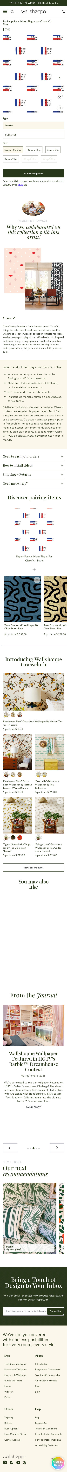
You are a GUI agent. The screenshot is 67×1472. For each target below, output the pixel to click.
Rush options (11, 1428)
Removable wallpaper (15, 1369)
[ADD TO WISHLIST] (60, 96)
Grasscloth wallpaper (15, 1375)
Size (5, 143)
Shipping (8, 1417)
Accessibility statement (46, 1445)
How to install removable (48, 1434)
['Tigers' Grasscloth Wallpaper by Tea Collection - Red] (19, 837)
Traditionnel (10, 134)
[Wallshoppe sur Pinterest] (24, 1462)
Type (5, 118)
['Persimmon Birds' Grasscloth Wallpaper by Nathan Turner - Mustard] (33, 692)
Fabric (7, 1397)
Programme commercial (47, 1369)
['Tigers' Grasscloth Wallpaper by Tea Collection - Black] (13, 837)
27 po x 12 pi (30, 158)
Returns (8, 1423)
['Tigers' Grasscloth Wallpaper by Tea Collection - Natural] (17, 815)
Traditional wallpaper (15, 1364)
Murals (7, 1386)
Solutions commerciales (47, 1375)
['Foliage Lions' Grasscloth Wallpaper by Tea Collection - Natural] (49, 815)
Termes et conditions (46, 1428)
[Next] (57, 1147)
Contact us (41, 1423)
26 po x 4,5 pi (34, 149)
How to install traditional (48, 1439)
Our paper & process (46, 1380)
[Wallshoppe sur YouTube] (18, 1464)
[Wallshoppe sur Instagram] (5, 1464)
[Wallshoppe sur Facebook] (11, 1464)
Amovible (9, 125)
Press (37, 1386)
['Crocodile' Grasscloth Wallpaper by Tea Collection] (49, 752)
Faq (37, 1417)
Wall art (8, 1391)
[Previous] (10, 1147)
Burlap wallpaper (13, 1380)
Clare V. (59, 407)
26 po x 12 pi (11, 158)
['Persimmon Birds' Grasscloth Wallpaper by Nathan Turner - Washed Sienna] (19, 714)
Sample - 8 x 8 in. (13, 149)
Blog (37, 1391)
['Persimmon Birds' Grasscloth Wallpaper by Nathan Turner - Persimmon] (13, 714)
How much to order (15, 1434)
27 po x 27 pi (49, 158)
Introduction (41, 1364)
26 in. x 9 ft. (53, 149)
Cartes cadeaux (12, 1439)
